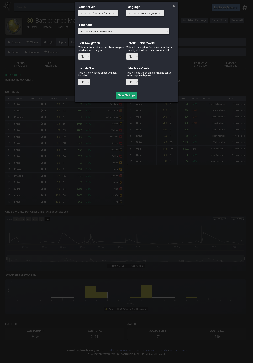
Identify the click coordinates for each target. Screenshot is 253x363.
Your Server (86, 6)
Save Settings (126, 95)
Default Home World (140, 43)
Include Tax (86, 68)
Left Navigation (89, 43)
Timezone (85, 25)
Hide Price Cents (138, 68)
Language (133, 6)
